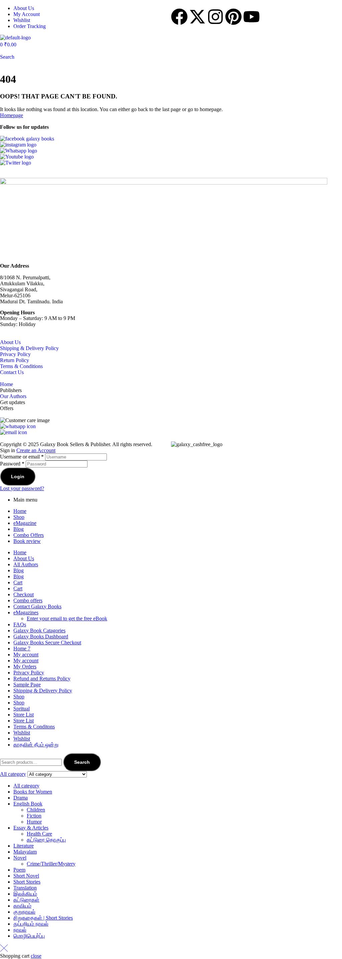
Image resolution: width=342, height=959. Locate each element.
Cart (17, 582)
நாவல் (19, 930)
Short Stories (26, 882)
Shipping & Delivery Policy (29, 348)
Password (12, 463)
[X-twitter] (197, 16)
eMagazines (25, 612)
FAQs (19, 624)
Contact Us (12, 372)
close (36, 956)
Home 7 (21, 648)
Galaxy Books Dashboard (40, 636)
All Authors (25, 564)
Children (36, 810)
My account (25, 654)
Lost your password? (22, 488)
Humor (34, 822)
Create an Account (35, 450)
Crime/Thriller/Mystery (51, 864)
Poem (19, 870)
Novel (19, 858)
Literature (23, 846)
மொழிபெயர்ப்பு (29, 936)
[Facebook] (179, 16)
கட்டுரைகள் (26, 900)
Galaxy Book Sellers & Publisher (75, 444)
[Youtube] (251, 16)
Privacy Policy (15, 354)
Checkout (23, 594)
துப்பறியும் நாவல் (30, 924)
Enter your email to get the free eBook (67, 618)
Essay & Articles (30, 828)
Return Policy (14, 360)
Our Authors (13, 396)
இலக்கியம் (25, 894)
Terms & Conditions (21, 366)
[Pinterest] (233, 16)
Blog (18, 529)
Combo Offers (28, 535)
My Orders (24, 666)
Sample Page (27, 684)
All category (26, 785)
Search (82, 762)
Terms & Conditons (34, 726)
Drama (20, 798)
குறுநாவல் (24, 912)
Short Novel (26, 876)
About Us (10, 342)
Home (6, 384)
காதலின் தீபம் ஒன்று (35, 744)
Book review (27, 541)
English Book (27, 804)
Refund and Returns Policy (41, 678)
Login (17, 476)
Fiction (34, 816)
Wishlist (21, 732)
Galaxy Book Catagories (39, 630)
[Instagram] (215, 16)
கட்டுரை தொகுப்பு (46, 840)
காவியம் (22, 906)
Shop (18, 517)
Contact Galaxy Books (37, 606)
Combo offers (27, 600)
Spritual (21, 708)
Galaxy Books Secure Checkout (47, 642)
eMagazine (24, 523)
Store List (23, 714)
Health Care (39, 834)
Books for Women (32, 791)
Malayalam (25, 852)
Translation (25, 888)
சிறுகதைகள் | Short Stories (43, 918)
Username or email (22, 456)
